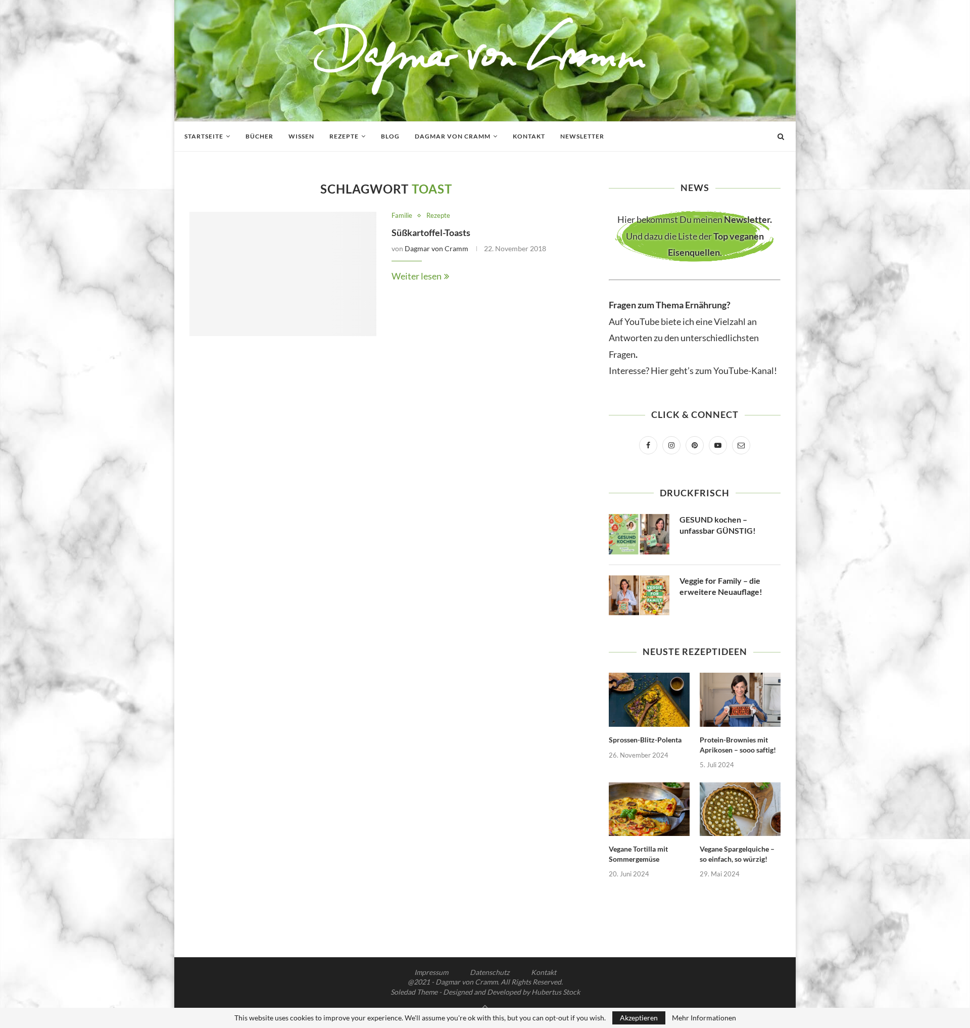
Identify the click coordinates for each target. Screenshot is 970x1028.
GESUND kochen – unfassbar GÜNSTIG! (718, 525)
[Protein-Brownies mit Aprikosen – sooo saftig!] (740, 700)
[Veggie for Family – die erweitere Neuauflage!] (639, 595)
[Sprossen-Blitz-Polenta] (649, 700)
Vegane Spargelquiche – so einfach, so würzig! (737, 854)
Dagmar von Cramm (453, 136)
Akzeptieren (639, 1017)
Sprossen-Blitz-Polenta (645, 739)
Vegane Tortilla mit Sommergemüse (638, 854)
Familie (402, 215)
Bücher (259, 136)
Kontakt (529, 136)
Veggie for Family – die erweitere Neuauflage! (721, 586)
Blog (390, 136)
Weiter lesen (417, 276)
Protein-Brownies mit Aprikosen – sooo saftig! (738, 744)
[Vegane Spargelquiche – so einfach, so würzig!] (740, 809)
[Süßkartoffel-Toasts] (282, 274)
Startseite (203, 136)
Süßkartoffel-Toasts (431, 232)
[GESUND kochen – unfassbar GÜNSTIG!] (639, 534)
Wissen (301, 136)
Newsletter (582, 136)
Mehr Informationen (704, 1017)
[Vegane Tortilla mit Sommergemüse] (649, 809)
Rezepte (344, 136)
